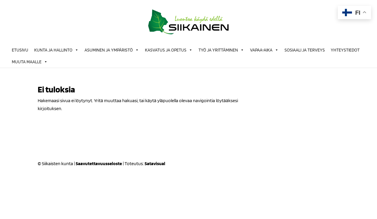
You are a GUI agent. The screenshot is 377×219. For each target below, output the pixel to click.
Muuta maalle (27, 61)
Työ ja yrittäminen (218, 50)
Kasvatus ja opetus (165, 50)
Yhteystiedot (345, 50)
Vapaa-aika (261, 50)
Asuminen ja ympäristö (109, 50)
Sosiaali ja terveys (305, 50)
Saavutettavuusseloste (99, 163)
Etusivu (20, 50)
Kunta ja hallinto (53, 50)
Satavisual (155, 163)
